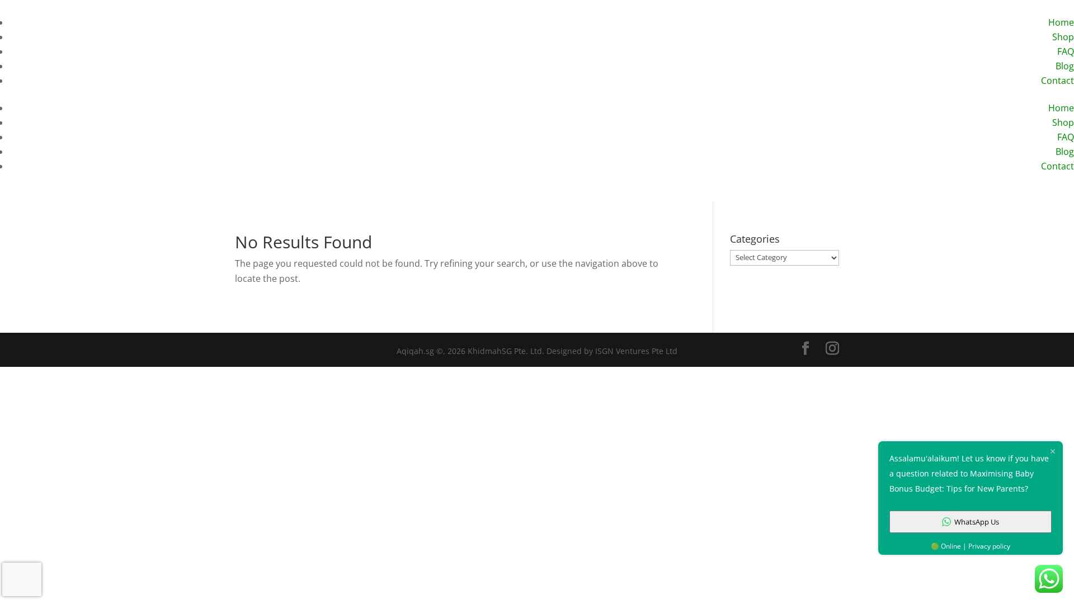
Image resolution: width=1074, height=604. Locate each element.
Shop (1063, 37)
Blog (1065, 66)
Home (1061, 22)
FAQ (1065, 51)
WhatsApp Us (976, 522)
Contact (1057, 80)
